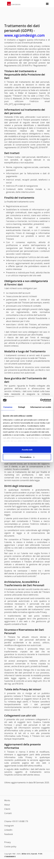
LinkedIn (8, 830)
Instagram (9, 825)
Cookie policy (10, 846)
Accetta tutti (27, 450)
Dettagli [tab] (21, 407)
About (7, 804)
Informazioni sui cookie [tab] (40, 407)
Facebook (8, 834)
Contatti (8, 813)
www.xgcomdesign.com (24, 35)
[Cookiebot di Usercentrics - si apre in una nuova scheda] (40, 400)
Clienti (7, 809)
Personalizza (25, 457)
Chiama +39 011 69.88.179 (16, 821)
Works (7, 800)
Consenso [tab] (7, 407)
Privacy (7, 842)
